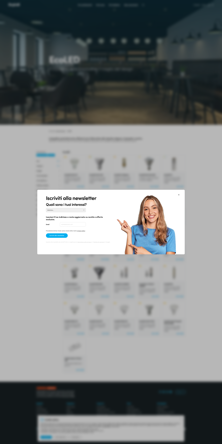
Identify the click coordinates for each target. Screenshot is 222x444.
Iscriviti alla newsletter (56, 235)
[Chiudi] (179, 195)
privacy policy (81, 231)
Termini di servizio (98, 242)
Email (47, 224)
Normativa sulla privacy (84, 242)
